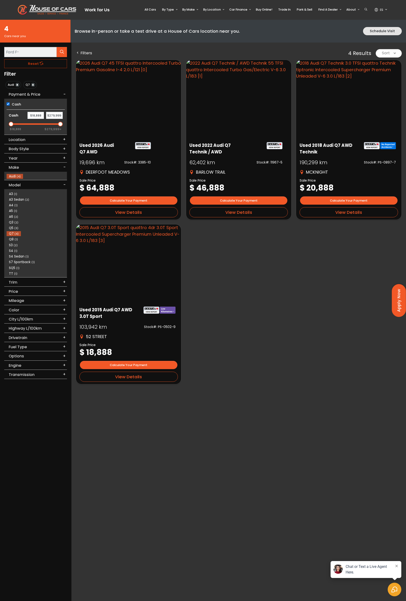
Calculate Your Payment (128, 200)
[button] (150, 9)
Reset (34, 63)
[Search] (62, 52)
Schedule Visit (382, 31)
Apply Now (399, 300)
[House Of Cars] (46, 9)
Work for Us (97, 10)
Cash (16, 104)
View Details (128, 212)
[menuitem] (37, 176)
